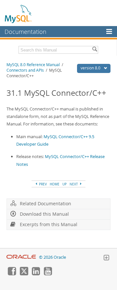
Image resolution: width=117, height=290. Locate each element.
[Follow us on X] (24, 274)
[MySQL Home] (18, 13)
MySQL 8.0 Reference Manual (33, 64)
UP (64, 184)
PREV (42, 184)
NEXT (74, 184)
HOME (54, 184)
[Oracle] (21, 257)
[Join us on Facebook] (11, 274)
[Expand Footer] (106, 258)
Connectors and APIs (25, 70)
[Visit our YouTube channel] (48, 274)
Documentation (25, 32)
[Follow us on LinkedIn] (36, 274)
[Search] (94, 49)
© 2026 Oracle (52, 257)
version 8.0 (91, 67)
